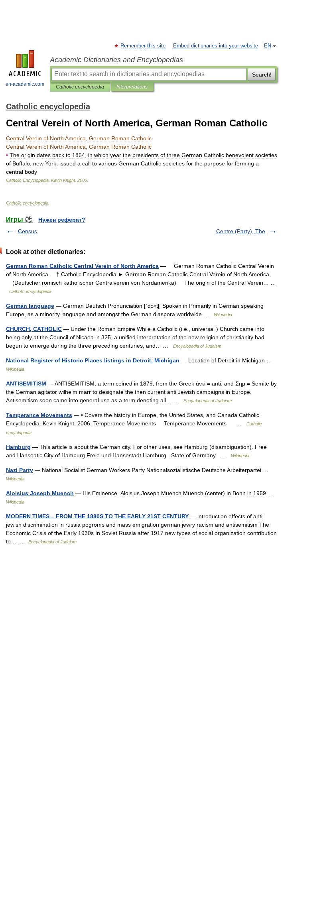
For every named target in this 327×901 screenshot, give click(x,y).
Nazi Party (19, 470)
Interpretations (132, 87)
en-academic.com (25, 84)
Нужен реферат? (61, 219)
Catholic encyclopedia (80, 87)
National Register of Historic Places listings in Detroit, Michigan (92, 360)
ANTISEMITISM (26, 383)
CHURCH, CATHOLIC (34, 329)
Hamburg (18, 447)
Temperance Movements (39, 415)
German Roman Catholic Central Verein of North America (82, 266)
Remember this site (143, 46)
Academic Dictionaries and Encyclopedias (116, 60)
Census (27, 231)
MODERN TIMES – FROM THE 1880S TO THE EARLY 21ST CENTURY (97, 516)
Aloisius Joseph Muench (40, 493)
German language (30, 306)
